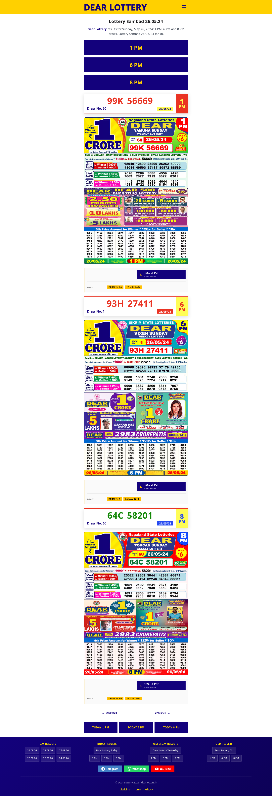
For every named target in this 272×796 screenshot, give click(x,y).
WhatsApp (139, 769)
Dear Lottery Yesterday (165, 750)
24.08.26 (64, 758)
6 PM (136, 65)
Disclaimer (125, 789)
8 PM (136, 82)
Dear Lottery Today (106, 750)
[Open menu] (184, 7)
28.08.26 (48, 750)
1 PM (136, 47)
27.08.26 (64, 750)
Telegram (112, 769)
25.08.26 (48, 758)
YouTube (165, 769)
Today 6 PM (136, 727)
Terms (138, 789)
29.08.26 (32, 750)
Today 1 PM (100, 727)
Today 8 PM (171, 727)
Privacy (149, 789)
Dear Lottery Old (224, 750)
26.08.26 (32, 758)
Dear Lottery (97, 29)
